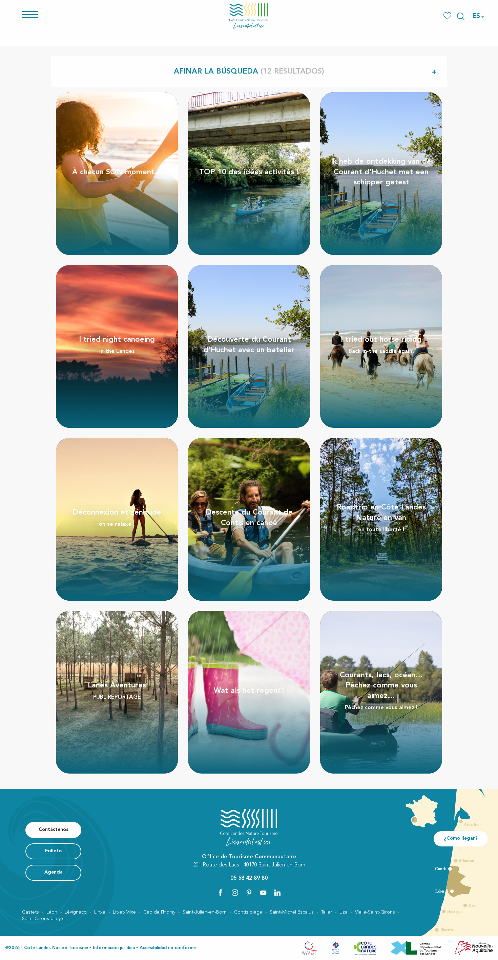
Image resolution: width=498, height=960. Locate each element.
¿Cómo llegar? (461, 838)
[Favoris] (448, 16)
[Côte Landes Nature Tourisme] (249, 16)
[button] (460, 16)
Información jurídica (114, 948)
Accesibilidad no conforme (168, 948)
